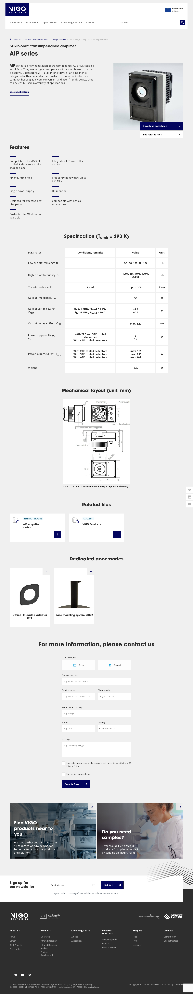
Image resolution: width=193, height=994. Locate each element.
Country (101, 722)
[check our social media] (15, 975)
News (12, 936)
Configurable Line (59, 39)
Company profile (109, 939)
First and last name (70, 675)
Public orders (15, 949)
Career (13, 940)
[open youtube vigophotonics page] (189, 504)
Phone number (104, 690)
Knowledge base (70, 22)
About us (15, 22)
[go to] (174, 10)
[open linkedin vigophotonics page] (189, 497)
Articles (74, 936)
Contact (91, 22)
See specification (19, 92)
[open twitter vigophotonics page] (189, 490)
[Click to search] (182, 22)
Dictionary (137, 945)
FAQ (135, 940)
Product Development (47, 953)
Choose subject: (69, 657)
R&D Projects (16, 945)
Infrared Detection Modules (49, 946)
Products (31, 22)
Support (137, 930)
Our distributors (171, 940)
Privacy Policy (111, 893)
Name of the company (72, 707)
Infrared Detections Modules (36, 39)
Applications (50, 22)
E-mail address (68, 690)
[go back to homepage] (17, 9)
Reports (105, 943)
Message (66, 739)
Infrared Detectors (49, 940)
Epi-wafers (45, 936)
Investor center (109, 947)
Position (65, 722)
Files (135, 936)
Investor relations (107, 931)
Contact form (170, 936)
